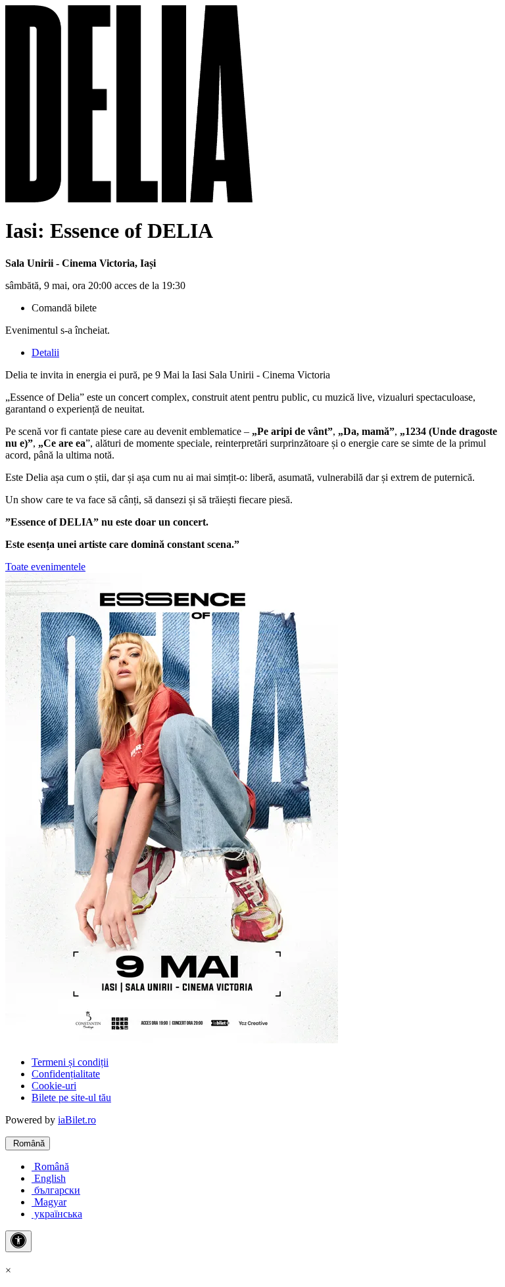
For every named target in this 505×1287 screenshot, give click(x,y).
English (49, 1178)
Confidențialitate (66, 1073)
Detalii (45, 352)
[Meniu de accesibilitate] (18, 1241)
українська (57, 1213)
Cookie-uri (54, 1085)
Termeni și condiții (70, 1062)
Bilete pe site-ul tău (71, 1097)
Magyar (49, 1202)
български (56, 1190)
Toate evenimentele (45, 566)
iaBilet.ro (77, 1119)
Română (28, 1143)
